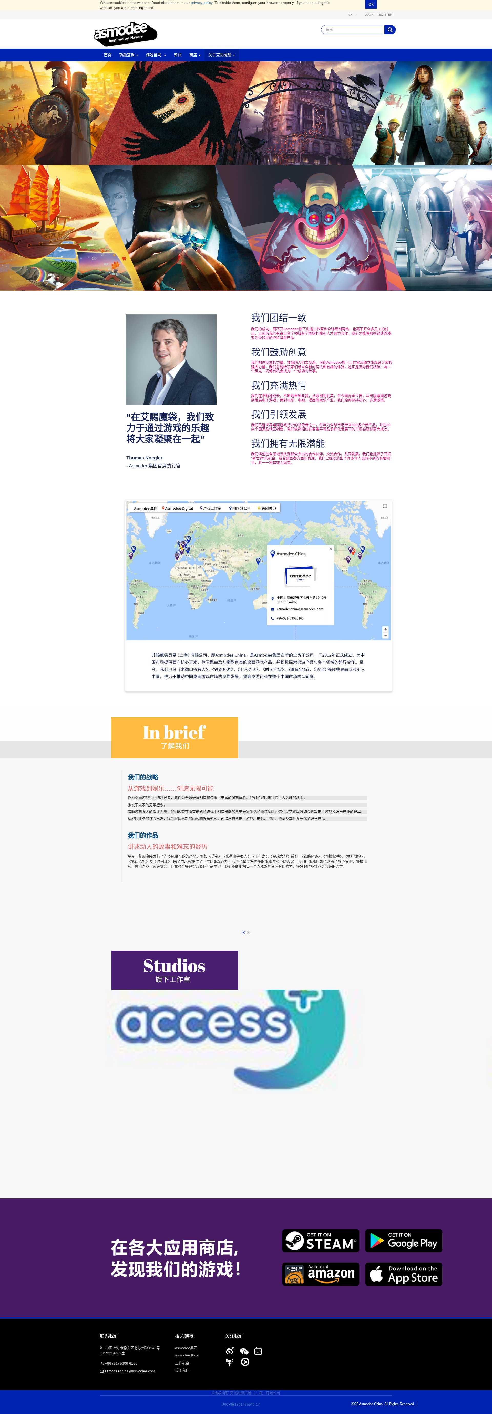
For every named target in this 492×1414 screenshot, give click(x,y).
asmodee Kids (186, 1355)
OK (371, 4)
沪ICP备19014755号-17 (237, 1404)
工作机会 (182, 1363)
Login (369, 14)
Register (385, 14)
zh (351, 14)
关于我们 (182, 1370)
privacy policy (201, 3)
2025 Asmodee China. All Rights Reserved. (383, 1404)
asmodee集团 (186, 1348)
